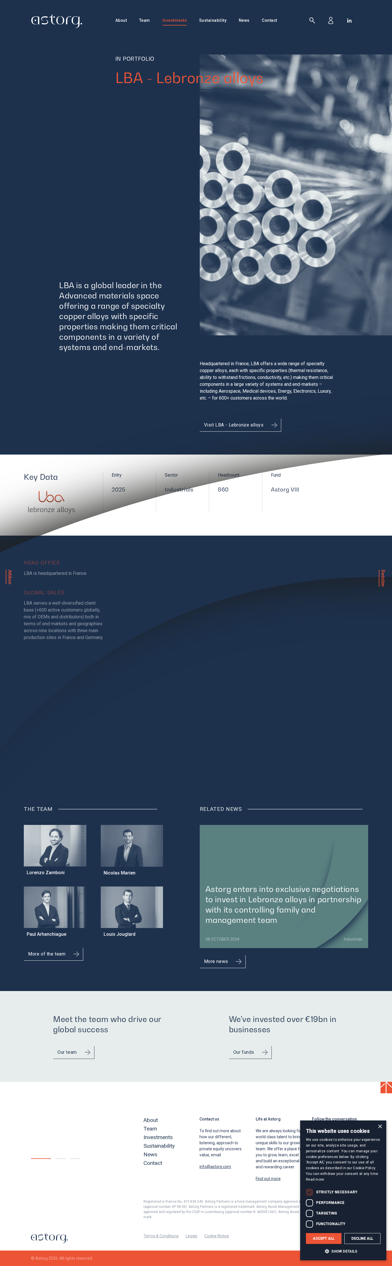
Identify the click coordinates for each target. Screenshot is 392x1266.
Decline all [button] (362, 1238)
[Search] (312, 20)
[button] (343, 1251)
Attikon (10, 577)
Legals (191, 1236)
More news (216, 961)
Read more (315, 1179)
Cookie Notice (216, 1236)
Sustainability (212, 20)
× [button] (380, 1127)
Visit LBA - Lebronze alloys (234, 425)
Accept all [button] (323, 1238)
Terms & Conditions (161, 1236)
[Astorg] (56, 21)
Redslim (383, 578)
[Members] (331, 20)
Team (144, 20)
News (244, 20)
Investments (174, 20)
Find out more (268, 1178)
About (121, 20)
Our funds (243, 1052)
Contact (269, 20)
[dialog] (343, 1190)
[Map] (254, 659)
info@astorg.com (215, 1166)
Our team (67, 1052)
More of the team (47, 954)
